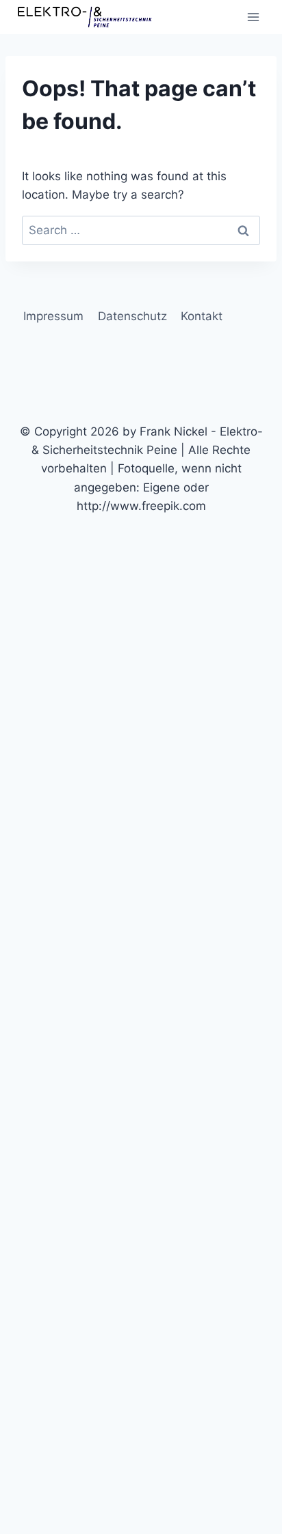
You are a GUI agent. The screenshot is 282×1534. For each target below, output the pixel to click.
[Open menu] (253, 16)
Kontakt (201, 316)
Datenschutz (132, 316)
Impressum (53, 316)
